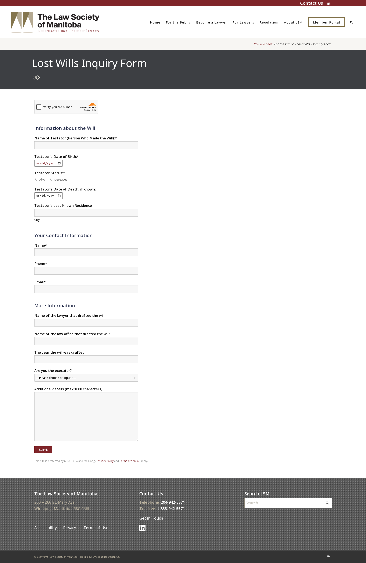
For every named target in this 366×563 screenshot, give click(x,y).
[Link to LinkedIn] (328, 3)
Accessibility (45, 527)
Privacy (69, 527)
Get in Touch (151, 518)
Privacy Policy (105, 461)
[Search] (351, 22)
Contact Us (311, 3)
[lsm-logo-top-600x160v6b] (61, 22)
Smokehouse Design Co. (106, 556)
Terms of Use (96, 527)
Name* (40, 245)
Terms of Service (129, 461)
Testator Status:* (49, 172)
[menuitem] (155, 22)
